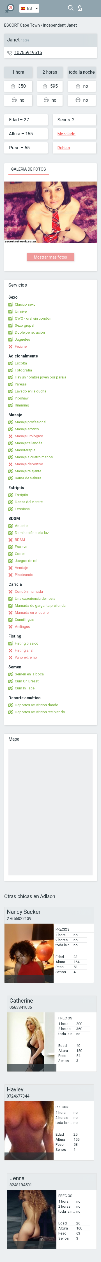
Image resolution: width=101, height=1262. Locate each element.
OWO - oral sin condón (33, 318)
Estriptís (21, 495)
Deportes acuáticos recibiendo (40, 712)
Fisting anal (24, 650)
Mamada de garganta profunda (40, 605)
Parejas (21, 384)
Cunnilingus (24, 619)
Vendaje (21, 568)
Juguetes (22, 339)
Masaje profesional (30, 422)
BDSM (20, 540)
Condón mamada (29, 591)
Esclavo (21, 547)
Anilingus (22, 626)
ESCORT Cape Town (22, 25)
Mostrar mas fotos (50, 257)
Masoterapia (25, 450)
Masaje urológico (29, 436)
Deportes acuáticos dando (36, 705)
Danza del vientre (29, 502)
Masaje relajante (28, 471)
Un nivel (21, 311)
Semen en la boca (29, 674)
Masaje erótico (27, 429)
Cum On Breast (27, 681)
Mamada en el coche (32, 612)
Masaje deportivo (29, 464)
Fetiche (21, 346)
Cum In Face (25, 688)
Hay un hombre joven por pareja (40, 377)
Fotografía (23, 370)
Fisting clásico (26, 643)
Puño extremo (26, 657)
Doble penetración (30, 332)
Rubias (64, 147)
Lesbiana (22, 509)
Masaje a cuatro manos (34, 457)
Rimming (22, 405)
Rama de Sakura (28, 478)
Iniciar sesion (81, 6)
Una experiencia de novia (35, 598)
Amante (21, 526)
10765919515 (28, 52)
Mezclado (66, 133)
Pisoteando (24, 575)
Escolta (21, 363)
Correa (20, 554)
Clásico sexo (25, 304)
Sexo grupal (24, 325)
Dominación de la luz (32, 533)
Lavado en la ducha (30, 391)
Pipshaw (22, 398)
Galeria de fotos (28, 169)
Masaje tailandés (28, 443)
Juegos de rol (26, 561)
